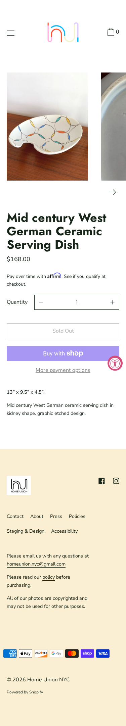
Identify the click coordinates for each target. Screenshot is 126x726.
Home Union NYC (48, 679)
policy (48, 577)
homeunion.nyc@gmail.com (36, 564)
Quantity (17, 302)
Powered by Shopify (25, 692)
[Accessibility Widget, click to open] (115, 363)
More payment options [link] (63, 370)
